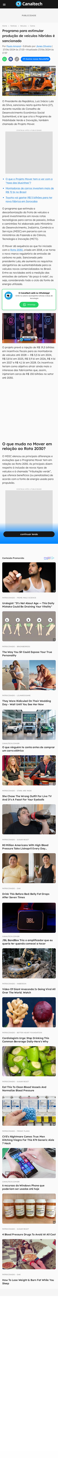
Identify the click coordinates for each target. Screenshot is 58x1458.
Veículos (23, 26)
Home (4, 26)
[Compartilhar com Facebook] (10, 59)
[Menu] (4, 4)
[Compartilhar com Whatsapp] (4, 59)
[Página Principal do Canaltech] (29, 5)
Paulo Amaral (13, 46)
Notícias (13, 26)
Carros (32, 26)
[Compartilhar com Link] (17, 59)
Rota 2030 (16, 249)
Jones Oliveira (43, 46)
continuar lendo (29, 534)
